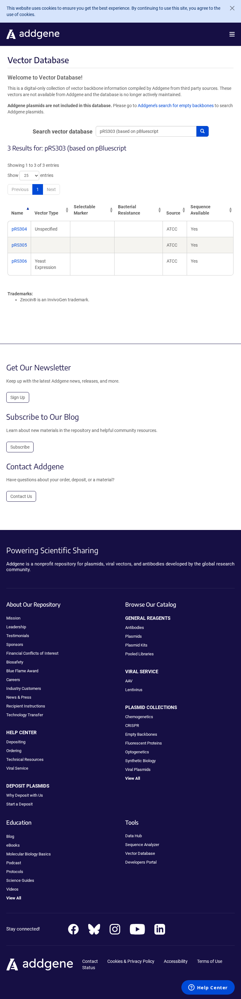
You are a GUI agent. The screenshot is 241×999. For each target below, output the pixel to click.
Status (88, 967)
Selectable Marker (84, 210)
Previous (20, 189)
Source (173, 213)
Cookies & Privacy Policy (130, 961)
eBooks (13, 845)
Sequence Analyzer (142, 844)
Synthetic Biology (140, 760)
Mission (13, 618)
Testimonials (17, 635)
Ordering (13, 750)
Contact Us (21, 496)
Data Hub (133, 835)
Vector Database (140, 853)
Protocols (14, 871)
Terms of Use (209, 961)
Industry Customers (23, 688)
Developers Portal (141, 862)
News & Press (18, 697)
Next (51, 189)
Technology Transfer (24, 714)
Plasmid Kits (136, 645)
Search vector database (63, 131)
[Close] (229, 8)
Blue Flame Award (22, 671)
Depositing (15, 742)
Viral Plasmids (138, 769)
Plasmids (133, 636)
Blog (10, 836)
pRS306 (19, 261)
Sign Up (17, 397)
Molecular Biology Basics (28, 854)
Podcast (13, 862)
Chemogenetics (139, 716)
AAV (128, 681)
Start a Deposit (19, 804)
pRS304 (19, 229)
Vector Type (46, 213)
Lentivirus (133, 689)
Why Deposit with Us (24, 795)
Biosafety (14, 662)
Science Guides (20, 880)
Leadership (16, 627)
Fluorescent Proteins (143, 743)
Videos (12, 889)
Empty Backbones (141, 734)
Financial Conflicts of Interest (32, 653)
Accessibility (176, 961)
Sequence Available (200, 210)
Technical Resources (25, 759)
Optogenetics (137, 752)
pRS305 (19, 245)
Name (17, 213)
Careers (13, 679)
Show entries (30, 175)
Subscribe (19, 447)
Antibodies (134, 627)
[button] (232, 34)
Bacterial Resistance (129, 210)
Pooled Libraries (139, 654)
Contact (90, 961)
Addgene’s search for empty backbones (176, 105)
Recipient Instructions (25, 706)
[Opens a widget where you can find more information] (208, 988)
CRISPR (132, 725)
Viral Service (17, 768)
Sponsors (14, 644)
